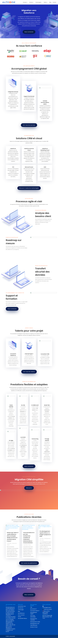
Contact (54, 2)
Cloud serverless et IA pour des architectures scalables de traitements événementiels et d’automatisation (28, 537)
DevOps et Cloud (33, 627)
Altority (19, 616)
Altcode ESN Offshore (22, 618)
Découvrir (29, 488)
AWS (45, 167)
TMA (31, 607)
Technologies (38, 2)
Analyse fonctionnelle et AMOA (45, 102)
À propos (25, 2)
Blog (50, 2)
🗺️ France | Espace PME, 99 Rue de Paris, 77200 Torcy (47, 617)
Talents (45, 2)
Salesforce (13, 148)
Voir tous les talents (29, 371)
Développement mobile (35, 621)
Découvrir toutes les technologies (29, 188)
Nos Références (21, 613)
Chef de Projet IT (29, 354)
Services (31, 2)
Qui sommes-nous (22, 606)
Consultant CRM (45, 354)
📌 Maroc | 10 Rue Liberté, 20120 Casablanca (46, 612)
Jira (13, 167)
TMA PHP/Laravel (33, 625)
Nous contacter (29, 32)
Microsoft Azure (29, 167)
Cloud (29, 544)
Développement (47, 538)
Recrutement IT (33, 609)
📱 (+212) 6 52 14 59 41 (47, 609)
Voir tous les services (29, 125)
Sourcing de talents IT (34, 610)
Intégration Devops (13, 91)
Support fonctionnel (29, 96)
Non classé (42, 540)
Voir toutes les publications (29, 563)
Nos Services (20, 607)
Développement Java (34, 623)
